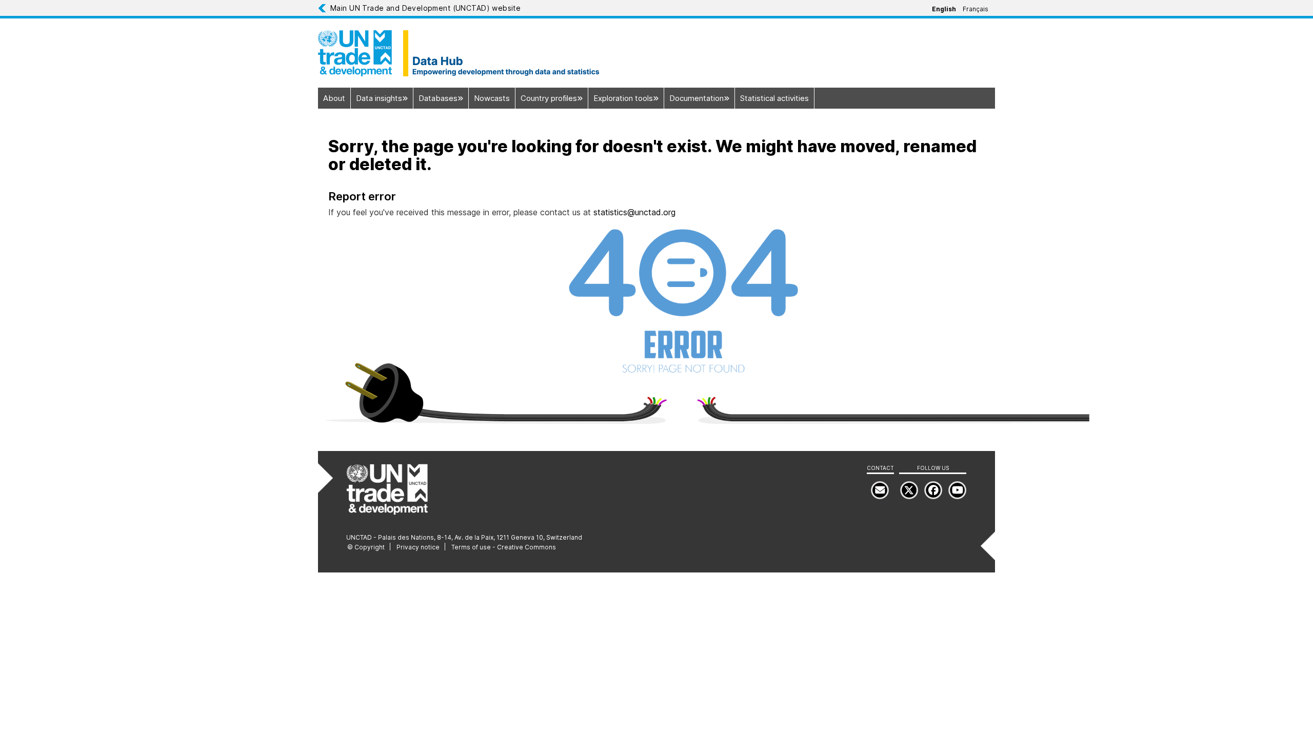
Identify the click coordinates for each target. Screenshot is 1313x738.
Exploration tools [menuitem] (623, 98)
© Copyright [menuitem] (366, 547)
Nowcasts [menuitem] (492, 98)
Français (975, 9)
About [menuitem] (334, 98)
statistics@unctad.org (634, 212)
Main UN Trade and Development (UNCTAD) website (425, 8)
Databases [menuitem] (438, 98)
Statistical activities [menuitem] (774, 98)
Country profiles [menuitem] (549, 98)
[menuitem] (957, 490)
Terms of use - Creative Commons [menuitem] (503, 547)
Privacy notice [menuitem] (418, 547)
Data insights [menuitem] (379, 98)
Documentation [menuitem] (696, 98)
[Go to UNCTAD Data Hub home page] (656, 53)
